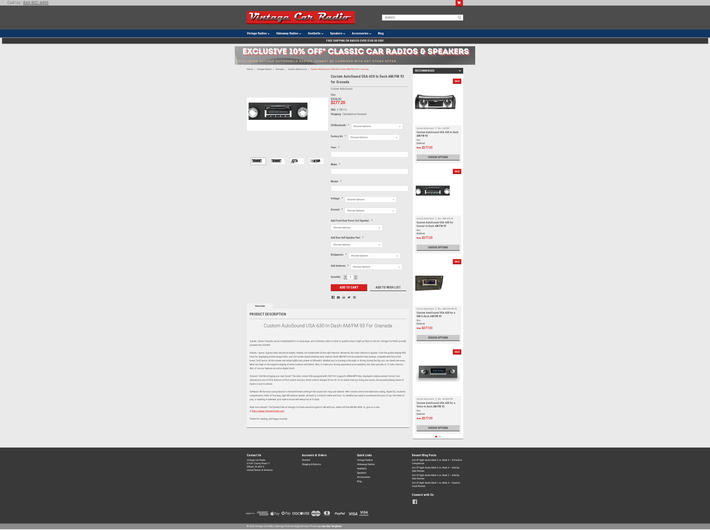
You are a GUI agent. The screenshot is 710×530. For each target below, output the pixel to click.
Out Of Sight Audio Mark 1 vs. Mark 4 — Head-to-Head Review (436, 484)
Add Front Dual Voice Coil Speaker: (352, 220)
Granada (280, 69)
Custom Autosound (297, 69)
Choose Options (438, 157)
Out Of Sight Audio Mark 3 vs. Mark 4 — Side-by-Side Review (436, 469)
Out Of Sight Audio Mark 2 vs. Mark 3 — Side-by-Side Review (436, 477)
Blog (381, 33)
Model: (336, 181)
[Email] (338, 297)
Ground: (337, 209)
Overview (260, 306)
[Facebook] (333, 297)
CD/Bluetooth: (340, 125)
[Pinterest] (354, 297)
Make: (335, 164)
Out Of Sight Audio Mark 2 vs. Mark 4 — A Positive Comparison (437, 462)
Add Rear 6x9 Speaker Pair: (347, 237)
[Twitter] (349, 297)
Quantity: (336, 276)
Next (324, 114)
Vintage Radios (257, 33)
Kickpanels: (339, 254)
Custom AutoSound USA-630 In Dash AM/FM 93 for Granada (340, 69)
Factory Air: (338, 136)
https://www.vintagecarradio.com (268, 411)
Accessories (360, 33)
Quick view (438, 122)
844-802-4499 (36, 2)
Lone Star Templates (331, 526)
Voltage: (337, 198)
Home (250, 69)
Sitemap (279, 526)
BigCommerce (302, 526)
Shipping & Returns (311, 464)
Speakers (336, 33)
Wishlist (306, 460)
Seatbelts (314, 33)
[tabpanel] (438, 119)
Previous (250, 114)
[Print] (343, 297)
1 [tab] (436, 437)
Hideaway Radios (287, 33)
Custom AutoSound (425, 128)
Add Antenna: (340, 265)
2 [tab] (440, 437)
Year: (335, 147)
